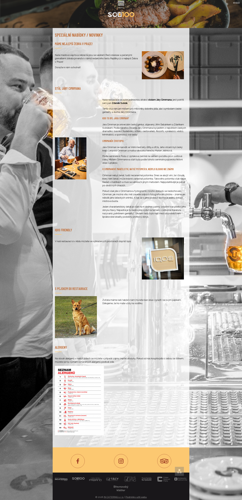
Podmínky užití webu (136, 497)
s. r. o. (114, 497)
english (236, 2)
